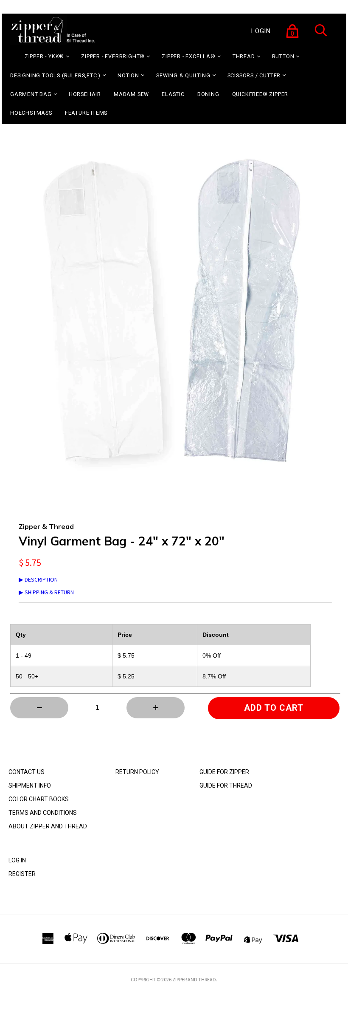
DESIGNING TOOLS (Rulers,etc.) (55, 75)
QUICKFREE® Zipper (260, 94)
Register (22, 873)
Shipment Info (29, 785)
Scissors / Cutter (254, 75)
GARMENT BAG (31, 94)
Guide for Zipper (224, 771)
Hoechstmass (31, 113)
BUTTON (283, 56)
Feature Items (86, 113)
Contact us (26, 771)
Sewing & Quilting (183, 75)
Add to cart (273, 708)
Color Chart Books (38, 799)
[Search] (320, 35)
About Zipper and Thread (47, 826)
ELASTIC (173, 94)
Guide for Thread (225, 785)
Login (261, 31)
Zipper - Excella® (189, 56)
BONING (208, 94)
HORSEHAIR (85, 94)
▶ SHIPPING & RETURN (46, 592)
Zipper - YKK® (44, 56)
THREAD (244, 56)
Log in (17, 860)
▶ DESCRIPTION (38, 579)
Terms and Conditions (42, 812)
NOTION (128, 75)
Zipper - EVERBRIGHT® (113, 56)
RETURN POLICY (137, 771)
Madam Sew (131, 94)
